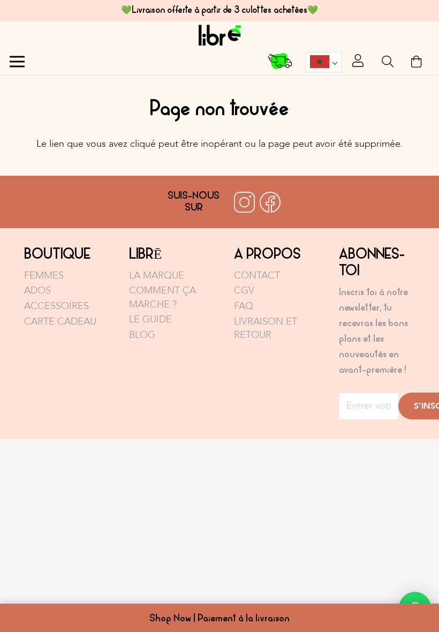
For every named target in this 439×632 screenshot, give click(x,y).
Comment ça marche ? (162, 297)
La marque (156, 275)
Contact (257, 275)
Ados (37, 290)
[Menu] (17, 61)
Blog (142, 335)
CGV (244, 290)
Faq (243, 306)
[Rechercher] (387, 61)
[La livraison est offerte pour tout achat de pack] (280, 61)
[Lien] (219, 35)
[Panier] (416, 61)
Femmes (44, 275)
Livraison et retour (265, 328)
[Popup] (358, 61)
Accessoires (56, 306)
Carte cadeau (60, 321)
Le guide (150, 319)
